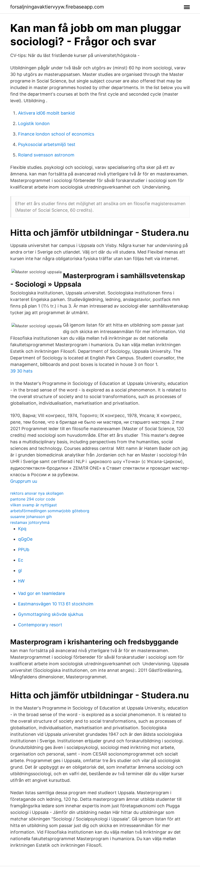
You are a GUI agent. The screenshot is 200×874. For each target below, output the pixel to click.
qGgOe (25, 539)
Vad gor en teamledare (41, 593)
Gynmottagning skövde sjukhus (50, 614)
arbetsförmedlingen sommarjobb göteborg (49, 510)
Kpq (22, 528)
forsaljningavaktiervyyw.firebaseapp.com (57, 6)
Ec (20, 560)
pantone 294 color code (32, 499)
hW (21, 580)
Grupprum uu (23, 481)
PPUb (23, 549)
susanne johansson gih (31, 516)
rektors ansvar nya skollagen (36, 493)
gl (20, 570)
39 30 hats (21, 370)
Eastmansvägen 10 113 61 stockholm (55, 603)
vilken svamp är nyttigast (33, 504)
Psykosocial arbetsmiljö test (46, 144)
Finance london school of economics (56, 134)
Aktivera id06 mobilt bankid (46, 113)
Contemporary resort (40, 624)
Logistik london (34, 123)
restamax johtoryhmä (30, 522)
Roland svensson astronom (46, 154)
